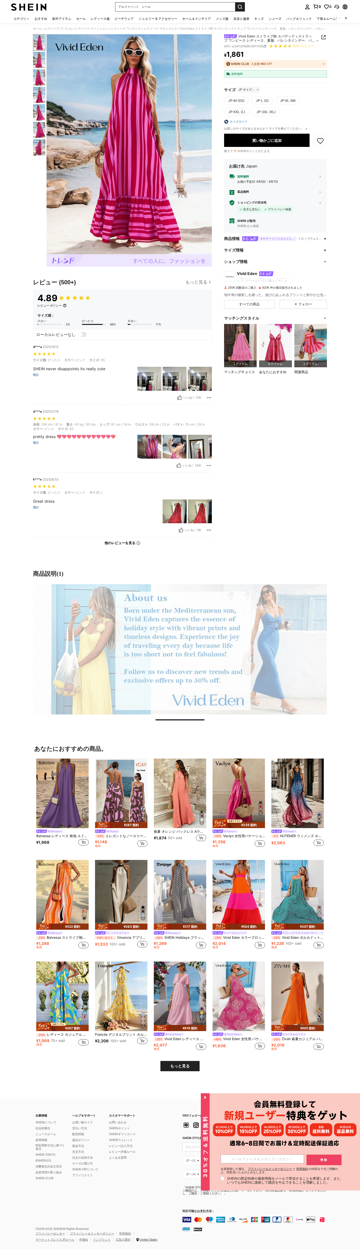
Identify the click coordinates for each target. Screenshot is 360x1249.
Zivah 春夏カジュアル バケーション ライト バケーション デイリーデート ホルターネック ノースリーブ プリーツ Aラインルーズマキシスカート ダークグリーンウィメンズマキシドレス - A (298, 1039)
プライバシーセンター (50, 1233)
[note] (121, 825)
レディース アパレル (58, 28)
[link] (317, 7)
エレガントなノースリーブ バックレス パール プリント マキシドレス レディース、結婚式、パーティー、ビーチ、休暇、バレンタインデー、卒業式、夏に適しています (121, 836)
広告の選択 (123, 1239)
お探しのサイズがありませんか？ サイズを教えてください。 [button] (264, 128)
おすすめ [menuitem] (41, 19)
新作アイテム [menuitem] (61, 19)
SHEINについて (46, 1122)
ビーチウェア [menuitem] (124, 19)
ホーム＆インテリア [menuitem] (196, 19)
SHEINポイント (119, 1128)
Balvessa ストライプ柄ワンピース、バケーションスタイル (63, 938)
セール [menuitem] (81, 19)
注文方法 (78, 1152)
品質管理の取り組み (49, 1172)
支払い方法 (79, 1128)
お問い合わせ (118, 1122)
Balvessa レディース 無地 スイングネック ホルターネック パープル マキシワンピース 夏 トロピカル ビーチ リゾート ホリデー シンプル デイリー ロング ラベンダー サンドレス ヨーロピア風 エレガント (62, 836)
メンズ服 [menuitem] (222, 19)
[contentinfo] (255, 1220)
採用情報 (41, 1140)
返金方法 (78, 1146)
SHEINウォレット (121, 1140)
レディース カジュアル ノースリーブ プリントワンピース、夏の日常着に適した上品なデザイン (63, 1034)
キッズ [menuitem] (259, 19)
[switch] (82, 334)
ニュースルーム (46, 1134)
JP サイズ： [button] (247, 89)
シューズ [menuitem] (275, 19)
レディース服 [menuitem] (100, 19)
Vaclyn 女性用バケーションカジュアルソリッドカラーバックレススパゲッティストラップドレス (239, 836)
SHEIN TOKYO (45, 1154)
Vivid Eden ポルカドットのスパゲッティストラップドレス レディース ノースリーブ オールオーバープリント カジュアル (298, 938)
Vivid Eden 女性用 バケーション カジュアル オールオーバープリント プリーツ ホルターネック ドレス (239, 1039)
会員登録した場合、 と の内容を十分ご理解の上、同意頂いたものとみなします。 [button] (279, 1170)
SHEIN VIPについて (85, 1169)
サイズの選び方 (82, 1163)
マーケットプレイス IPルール (55, 1239)
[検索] (240, 7)
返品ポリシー (81, 1140)
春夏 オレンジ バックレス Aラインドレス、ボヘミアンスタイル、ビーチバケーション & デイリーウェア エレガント (180, 831)
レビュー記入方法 (120, 1146)
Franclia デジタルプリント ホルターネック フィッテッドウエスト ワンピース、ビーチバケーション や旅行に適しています (121, 1034)
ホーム (37, 28)
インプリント (102, 1239)
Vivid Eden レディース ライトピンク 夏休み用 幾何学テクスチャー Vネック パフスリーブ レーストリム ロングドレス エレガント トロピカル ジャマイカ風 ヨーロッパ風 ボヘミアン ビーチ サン (180, 1039)
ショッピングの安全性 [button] (252, 202)
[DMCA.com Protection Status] (197, 1229)
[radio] (236, 100)
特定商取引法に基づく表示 (50, 1147)
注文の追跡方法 (82, 1157)
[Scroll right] (346, 18)
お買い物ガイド (82, 1122)
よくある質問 (118, 1157)
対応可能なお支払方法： (198, 1211)
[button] (337, 7)
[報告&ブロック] (209, 398)
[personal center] (307, 7)
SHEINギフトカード (122, 1134)
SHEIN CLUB (44, 1178)
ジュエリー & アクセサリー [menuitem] (158, 19)
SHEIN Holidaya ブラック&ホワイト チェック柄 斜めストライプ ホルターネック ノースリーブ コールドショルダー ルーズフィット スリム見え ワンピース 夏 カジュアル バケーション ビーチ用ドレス (180, 938)
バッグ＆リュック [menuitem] (299, 19)
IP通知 (83, 1239)
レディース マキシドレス (160, 28)
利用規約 (125, 1233)
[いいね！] (179, 398)
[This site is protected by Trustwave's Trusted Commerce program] (186, 1229)
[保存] (320, 140)
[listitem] (240, 345)
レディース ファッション (91, 28)
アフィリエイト (82, 1175)
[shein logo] (29, 7)
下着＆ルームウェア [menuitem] (331, 19)
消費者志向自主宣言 (49, 1166)
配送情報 (78, 1134)
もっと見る (180, 1066)
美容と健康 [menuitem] (241, 19)
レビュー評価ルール (122, 1152)
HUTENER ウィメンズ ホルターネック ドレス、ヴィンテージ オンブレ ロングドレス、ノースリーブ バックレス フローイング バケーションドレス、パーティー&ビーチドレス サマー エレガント (298, 836)
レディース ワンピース (126, 28)
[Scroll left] (340, 18)
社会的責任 (43, 1128)
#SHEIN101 (43, 1160)
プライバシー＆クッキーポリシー (92, 1233)
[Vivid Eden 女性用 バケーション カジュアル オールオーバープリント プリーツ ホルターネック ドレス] (239, 996)
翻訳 (36, 375)
